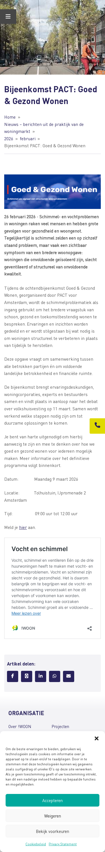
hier (23, 527)
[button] (96, 738)
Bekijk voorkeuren (52, 831)
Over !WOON (19, 726)
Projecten (60, 726)
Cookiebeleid (35, 844)
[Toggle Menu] (8, 16)
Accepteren (52, 800)
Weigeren (52, 816)
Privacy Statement (63, 844)
